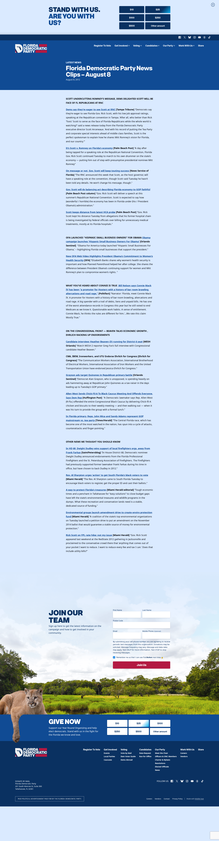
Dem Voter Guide (128, 756)
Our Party (168, 45)
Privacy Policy (177, 799)
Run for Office (145, 756)
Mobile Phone (151, 631)
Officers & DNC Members (166, 756)
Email (115, 631)
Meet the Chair (161, 753)
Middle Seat (199, 799)
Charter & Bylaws (162, 760)
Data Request (145, 753)
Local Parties (109, 756)
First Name (117, 610)
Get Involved (121, 45)
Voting (136, 45)
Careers (183, 753)
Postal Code (118, 621)
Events (107, 753)
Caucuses (108, 760)
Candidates (151, 45)
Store (201, 45)
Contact (167, 799)
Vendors (184, 756)
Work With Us (186, 45)
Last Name (146, 610)
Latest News (73, 62)
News (157, 770)
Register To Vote (102, 45)
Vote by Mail (126, 753)
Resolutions (160, 763)
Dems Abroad (127, 760)
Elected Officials (162, 767)
